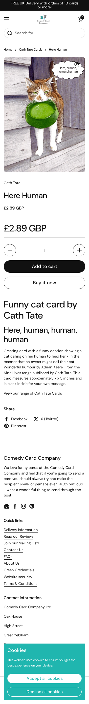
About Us (12, 563)
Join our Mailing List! (21, 543)
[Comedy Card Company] (43, 19)
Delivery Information (21, 529)
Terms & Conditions (20, 583)
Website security (18, 576)
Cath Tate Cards (30, 49)
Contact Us (13, 549)
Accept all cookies (44, 678)
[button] (80, 19)
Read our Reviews (18, 536)
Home (8, 49)
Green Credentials (19, 570)
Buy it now (44, 283)
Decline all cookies (44, 691)
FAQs (8, 556)
